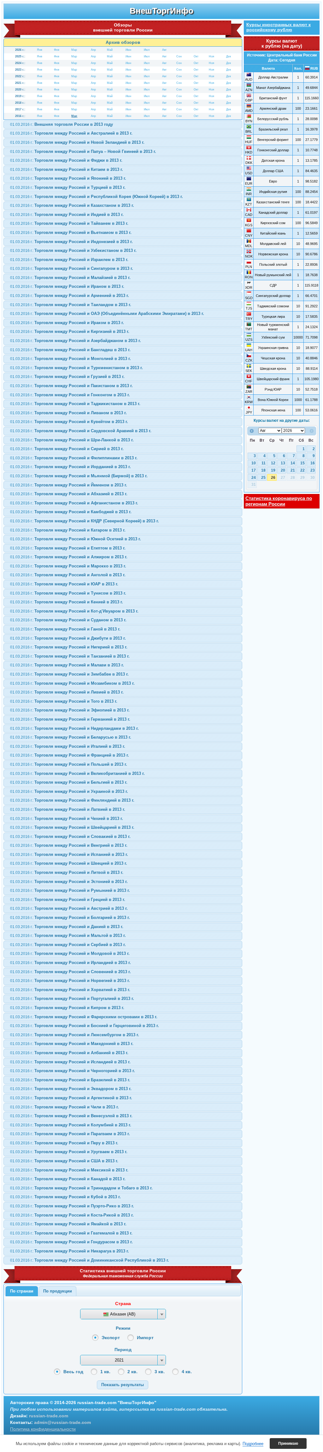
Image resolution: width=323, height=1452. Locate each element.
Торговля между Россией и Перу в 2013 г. (64, 1143)
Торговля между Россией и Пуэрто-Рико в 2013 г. (72, 1206)
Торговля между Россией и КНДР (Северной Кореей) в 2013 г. (84, 521)
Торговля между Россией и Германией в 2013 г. (70, 719)
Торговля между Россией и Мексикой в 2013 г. (69, 1170)
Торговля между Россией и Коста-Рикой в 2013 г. (72, 1215)
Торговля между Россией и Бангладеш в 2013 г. (70, 349)
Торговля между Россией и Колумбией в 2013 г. (70, 1125)
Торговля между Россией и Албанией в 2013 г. (69, 1052)
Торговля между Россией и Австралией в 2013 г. (71, 133)
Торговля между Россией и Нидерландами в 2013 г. (74, 728)
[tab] (22, 1291)
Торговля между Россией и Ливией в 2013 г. (67, 692)
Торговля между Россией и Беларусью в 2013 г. (70, 737)
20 (283, 470)
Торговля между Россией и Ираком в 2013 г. (67, 322)
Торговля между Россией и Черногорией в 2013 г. (72, 1070)
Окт (196, 56)
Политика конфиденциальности (43, 1429)
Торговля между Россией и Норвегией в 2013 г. (70, 980)
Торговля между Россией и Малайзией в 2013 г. (70, 277)
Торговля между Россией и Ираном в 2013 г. (67, 286)
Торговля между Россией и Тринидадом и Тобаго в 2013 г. (81, 1188)
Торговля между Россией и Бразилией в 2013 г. (70, 1079)
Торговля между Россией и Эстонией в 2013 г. (69, 881)
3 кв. (160, 1371)
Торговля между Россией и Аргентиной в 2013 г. (71, 1097)
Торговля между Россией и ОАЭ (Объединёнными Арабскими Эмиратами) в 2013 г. (107, 313)
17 (253, 470)
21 (293, 470)
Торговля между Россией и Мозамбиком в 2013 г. (72, 683)
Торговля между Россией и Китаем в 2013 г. (66, 169)
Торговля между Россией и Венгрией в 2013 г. (68, 845)
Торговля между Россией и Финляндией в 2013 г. (72, 800)
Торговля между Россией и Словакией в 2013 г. (70, 836)
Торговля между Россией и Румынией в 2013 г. (70, 890)
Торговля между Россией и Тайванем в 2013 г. (69, 223)
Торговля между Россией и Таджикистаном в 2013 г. (75, 403)
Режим (123, 1328)
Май (110, 49)
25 (263, 477)
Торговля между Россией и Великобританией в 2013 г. (77, 773)
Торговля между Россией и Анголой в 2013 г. (68, 574)
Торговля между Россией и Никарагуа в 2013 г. (69, 1251)
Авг (164, 49)
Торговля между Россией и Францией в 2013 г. (69, 755)
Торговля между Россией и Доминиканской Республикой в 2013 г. (89, 1260)
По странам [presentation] (21, 1291)
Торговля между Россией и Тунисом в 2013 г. (68, 593)
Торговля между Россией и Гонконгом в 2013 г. (70, 394)
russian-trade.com (48, 1415)
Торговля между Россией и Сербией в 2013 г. (68, 944)
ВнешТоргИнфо (161, 10)
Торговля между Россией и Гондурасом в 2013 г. (71, 1242)
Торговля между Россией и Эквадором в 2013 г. (71, 1088)
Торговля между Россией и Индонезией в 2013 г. (71, 241)
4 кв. (187, 1371)
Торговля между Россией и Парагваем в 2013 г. (70, 1133)
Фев (56, 49)
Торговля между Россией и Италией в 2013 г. (67, 746)
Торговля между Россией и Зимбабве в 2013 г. (69, 674)
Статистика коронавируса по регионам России (278, 501)
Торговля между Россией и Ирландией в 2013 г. (70, 962)
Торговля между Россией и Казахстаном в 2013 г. (72, 205)
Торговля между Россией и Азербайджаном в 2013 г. (75, 340)
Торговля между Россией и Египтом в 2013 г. (68, 548)
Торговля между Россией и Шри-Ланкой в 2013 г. (72, 440)
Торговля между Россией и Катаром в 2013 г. (68, 530)
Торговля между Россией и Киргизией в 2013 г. (69, 331)
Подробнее (253, 1443)
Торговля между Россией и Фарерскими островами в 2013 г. (83, 1016)
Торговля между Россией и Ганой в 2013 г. (65, 629)
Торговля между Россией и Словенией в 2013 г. (70, 971)
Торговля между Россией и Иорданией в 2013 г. (70, 466)
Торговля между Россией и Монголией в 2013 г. (70, 358)
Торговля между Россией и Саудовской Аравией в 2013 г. (80, 430)
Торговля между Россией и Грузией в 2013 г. (67, 376)
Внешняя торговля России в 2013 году (61, 124)
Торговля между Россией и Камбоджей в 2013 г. (71, 511)
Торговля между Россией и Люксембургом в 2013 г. (74, 1034)
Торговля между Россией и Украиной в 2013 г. (69, 791)
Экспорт (111, 1337)
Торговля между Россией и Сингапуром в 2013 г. (71, 268)
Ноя (211, 56)
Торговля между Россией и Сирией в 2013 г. (67, 448)
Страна (123, 1303)
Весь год (73, 1371)
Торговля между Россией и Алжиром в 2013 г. (68, 557)
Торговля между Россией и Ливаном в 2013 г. (68, 412)
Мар (74, 49)
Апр (93, 49)
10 (253, 463)
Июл (147, 49)
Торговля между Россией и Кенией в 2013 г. (66, 602)
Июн (128, 49)
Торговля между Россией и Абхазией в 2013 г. (68, 493)
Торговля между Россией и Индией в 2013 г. (67, 214)
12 (273, 463)
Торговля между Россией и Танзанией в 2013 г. (70, 656)
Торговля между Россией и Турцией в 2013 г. (68, 187)
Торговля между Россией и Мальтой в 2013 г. (68, 935)
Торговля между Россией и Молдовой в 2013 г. (70, 953)
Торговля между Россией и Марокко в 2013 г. (68, 566)
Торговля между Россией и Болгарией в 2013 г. (70, 917)
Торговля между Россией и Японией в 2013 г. (68, 178)
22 (302, 470)
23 (312, 470)
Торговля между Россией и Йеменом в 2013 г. (68, 485)
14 (293, 463)
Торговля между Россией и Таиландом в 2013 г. (70, 304)
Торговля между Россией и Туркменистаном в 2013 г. (76, 367)
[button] (122, 1384)
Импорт (145, 1337)
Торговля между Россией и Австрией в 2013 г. (69, 908)
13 (283, 463)
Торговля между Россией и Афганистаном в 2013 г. (74, 503)
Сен (179, 56)
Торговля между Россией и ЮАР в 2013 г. (64, 584)
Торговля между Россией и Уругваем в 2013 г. (68, 1151)
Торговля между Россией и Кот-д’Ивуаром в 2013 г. (74, 611)
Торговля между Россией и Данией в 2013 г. (66, 926)
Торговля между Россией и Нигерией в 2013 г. (68, 647)
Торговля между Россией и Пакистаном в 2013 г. (71, 385)
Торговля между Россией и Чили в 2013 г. (64, 1107)
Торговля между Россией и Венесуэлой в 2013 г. (71, 1115)
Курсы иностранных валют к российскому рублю (278, 27)
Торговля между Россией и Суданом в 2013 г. (68, 620)
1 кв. (105, 1371)
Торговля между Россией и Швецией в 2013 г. (68, 863)
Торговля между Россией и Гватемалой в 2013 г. (71, 1233)
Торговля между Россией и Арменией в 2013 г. (69, 295)
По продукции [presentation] (57, 1291)
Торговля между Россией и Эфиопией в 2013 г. (70, 710)
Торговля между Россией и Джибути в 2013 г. (68, 638)
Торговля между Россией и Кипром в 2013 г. (67, 1007)
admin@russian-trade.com (62, 1422)
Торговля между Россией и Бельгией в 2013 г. (68, 782)
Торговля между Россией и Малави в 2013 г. (67, 665)
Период (123, 1349)
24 (253, 477)
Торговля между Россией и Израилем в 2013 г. (69, 259)
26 (273, 477)
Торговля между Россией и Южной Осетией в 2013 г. (75, 539)
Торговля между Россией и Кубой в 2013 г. (65, 1196)
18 (263, 470)
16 (312, 463)
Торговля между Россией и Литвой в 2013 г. (66, 872)
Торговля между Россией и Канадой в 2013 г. (68, 1178)
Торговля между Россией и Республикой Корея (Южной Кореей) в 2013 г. (96, 196)
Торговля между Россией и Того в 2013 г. (63, 701)
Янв (39, 49)
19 (273, 470)
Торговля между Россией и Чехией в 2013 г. (66, 818)
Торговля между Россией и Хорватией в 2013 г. (70, 989)
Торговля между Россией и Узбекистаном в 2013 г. (73, 250)
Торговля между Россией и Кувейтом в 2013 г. (69, 421)
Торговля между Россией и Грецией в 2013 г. (67, 899)
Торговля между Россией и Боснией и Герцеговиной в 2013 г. (84, 1025)
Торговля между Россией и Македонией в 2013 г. (71, 1043)
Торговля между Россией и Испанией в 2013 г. (69, 854)
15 (302, 463)
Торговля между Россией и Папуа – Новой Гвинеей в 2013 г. (83, 151)
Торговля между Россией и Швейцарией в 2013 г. (72, 827)
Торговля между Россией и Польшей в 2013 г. (68, 764)
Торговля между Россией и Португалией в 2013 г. (72, 998)
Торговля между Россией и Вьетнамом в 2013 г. (71, 232)
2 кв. (132, 1371)
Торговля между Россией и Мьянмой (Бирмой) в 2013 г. (79, 475)
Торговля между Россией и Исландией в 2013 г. (70, 1062)
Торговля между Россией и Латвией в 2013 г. (67, 809)
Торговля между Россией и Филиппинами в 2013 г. (74, 458)
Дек (228, 56)
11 (263, 463)
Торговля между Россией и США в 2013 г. (64, 1161)
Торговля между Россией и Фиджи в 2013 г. (66, 160)
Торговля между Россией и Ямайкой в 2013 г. (68, 1224)
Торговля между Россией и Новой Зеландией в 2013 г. (77, 142)
